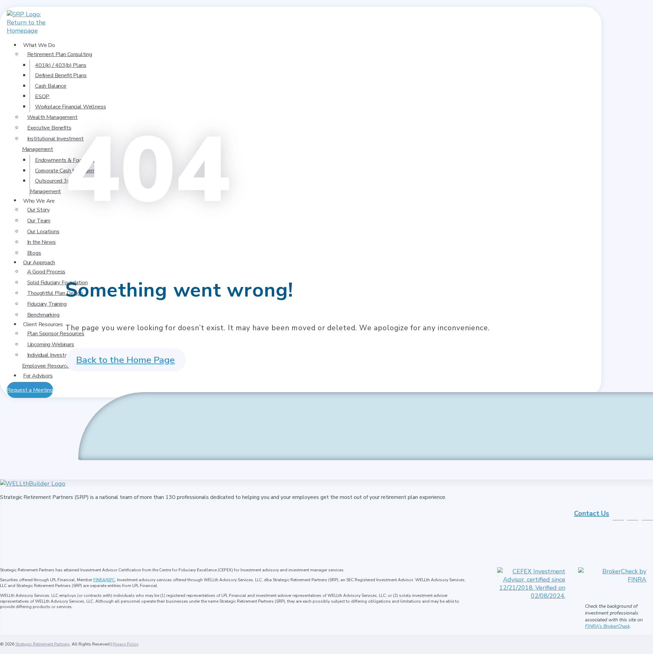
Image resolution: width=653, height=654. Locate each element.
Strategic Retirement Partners (42, 644)
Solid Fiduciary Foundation (57, 282)
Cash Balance (50, 86)
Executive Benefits (49, 128)
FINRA (99, 580)
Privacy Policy (125, 644)
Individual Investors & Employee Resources (49, 360)
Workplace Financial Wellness (70, 107)
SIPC (110, 580)
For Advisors (38, 376)
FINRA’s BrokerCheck (607, 626)
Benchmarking (43, 315)
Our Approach (39, 262)
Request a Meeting (30, 390)
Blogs (34, 253)
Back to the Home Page (125, 360)
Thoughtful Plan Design (55, 293)
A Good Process (46, 271)
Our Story (38, 210)
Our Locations (43, 231)
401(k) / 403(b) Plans (60, 65)
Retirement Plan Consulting (59, 54)
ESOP (42, 96)
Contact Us (591, 513)
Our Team (39, 220)
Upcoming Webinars (50, 344)
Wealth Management (52, 117)
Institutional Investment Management (53, 144)
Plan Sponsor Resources (55, 333)
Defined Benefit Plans (61, 75)
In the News (41, 242)
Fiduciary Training (47, 304)
